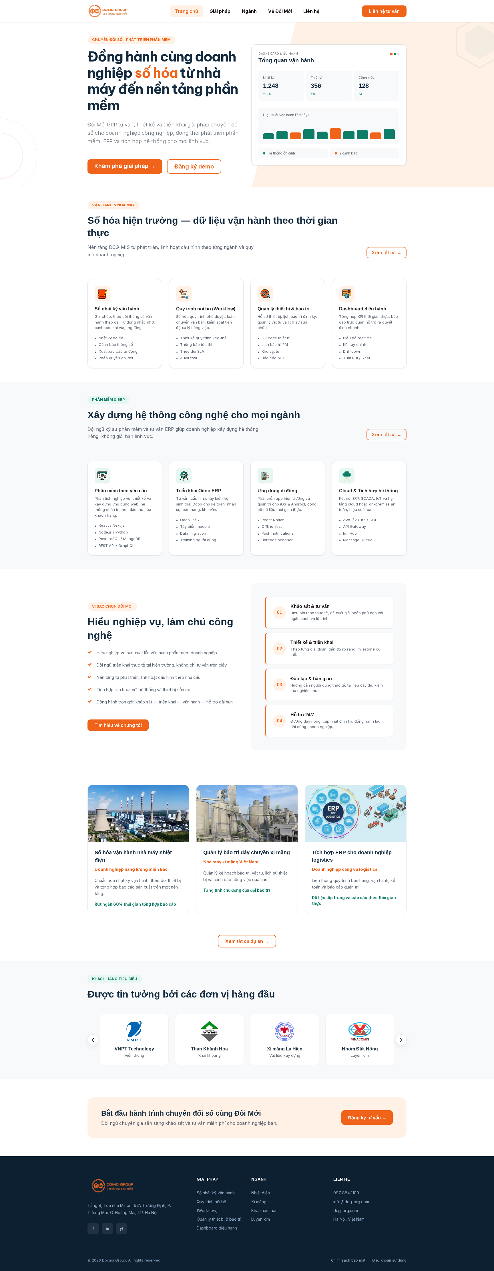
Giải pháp (220, 11)
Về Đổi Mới (280, 11)
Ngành (249, 11)
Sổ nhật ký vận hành (216, 1192)
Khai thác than (264, 1210)
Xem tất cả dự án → (247, 941)
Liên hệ (311, 11)
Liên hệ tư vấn (384, 11)
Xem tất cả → (386, 252)
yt (122, 1228)
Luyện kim (260, 1219)
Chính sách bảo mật (348, 1260)
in (107, 1228)
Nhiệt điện (260, 1192)
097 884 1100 (346, 1192)
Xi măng (258, 1201)
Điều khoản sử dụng (389, 1260)
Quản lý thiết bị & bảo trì (219, 1219)
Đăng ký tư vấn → (367, 1118)
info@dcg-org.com (351, 1201)
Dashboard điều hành (217, 1228)
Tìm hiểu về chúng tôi (118, 725)
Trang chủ (186, 11)
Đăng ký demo (194, 166)
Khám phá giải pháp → (125, 165)
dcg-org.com (345, 1210)
